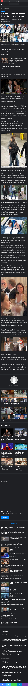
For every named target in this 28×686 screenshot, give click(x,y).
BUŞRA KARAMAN (6, 19)
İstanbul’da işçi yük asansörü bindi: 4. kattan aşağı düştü (14, 1)
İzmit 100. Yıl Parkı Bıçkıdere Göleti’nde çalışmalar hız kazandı (20, 438)
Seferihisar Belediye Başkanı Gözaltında (10, 618)
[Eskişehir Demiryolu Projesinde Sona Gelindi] (5, 584)
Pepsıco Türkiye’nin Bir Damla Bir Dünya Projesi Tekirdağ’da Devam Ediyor (12, 614)
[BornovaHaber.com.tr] (14, 4)
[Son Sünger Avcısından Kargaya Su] (5, 561)
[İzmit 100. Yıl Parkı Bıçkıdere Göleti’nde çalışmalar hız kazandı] (21, 432)
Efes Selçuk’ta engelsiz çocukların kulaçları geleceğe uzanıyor (20, 452)
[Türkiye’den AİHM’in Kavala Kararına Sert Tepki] (5, 595)
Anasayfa (4, 8)
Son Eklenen (14, 523)
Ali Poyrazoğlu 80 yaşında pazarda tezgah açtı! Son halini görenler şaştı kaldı (7, 438)
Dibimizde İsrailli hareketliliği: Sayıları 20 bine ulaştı (13, 527)
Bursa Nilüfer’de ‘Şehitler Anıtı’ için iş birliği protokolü (20, 468)
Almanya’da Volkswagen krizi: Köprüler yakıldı (12, 604)
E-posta (3, 501)
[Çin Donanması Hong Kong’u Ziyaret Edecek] (5, 589)
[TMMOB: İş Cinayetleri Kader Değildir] (5, 549)
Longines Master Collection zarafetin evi (10, 66)
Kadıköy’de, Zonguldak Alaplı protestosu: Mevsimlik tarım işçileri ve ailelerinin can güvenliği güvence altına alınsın (13, 532)
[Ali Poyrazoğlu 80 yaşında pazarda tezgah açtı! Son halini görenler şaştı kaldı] (7, 432)
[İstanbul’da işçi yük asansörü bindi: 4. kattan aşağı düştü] (5, 539)
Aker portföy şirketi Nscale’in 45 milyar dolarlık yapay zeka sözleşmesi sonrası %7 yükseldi (12, 543)
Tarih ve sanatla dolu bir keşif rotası (7, 467)
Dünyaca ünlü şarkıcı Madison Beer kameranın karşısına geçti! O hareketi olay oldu (17, 60)
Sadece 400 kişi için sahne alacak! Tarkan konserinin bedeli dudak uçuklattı (6, 452)
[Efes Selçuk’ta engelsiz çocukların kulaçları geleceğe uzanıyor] (21, 446)
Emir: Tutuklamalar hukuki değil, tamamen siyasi (12, 565)
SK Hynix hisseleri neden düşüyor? (9, 622)
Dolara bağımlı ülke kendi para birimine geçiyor (12, 575)
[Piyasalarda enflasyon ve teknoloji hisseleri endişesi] (5, 555)
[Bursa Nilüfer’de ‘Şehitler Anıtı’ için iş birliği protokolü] (21, 461)
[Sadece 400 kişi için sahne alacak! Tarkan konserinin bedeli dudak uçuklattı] (7, 446)
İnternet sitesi (4, 506)
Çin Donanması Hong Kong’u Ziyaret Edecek (16, 588)
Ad (2, 497)
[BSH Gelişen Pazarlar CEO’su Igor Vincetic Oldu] (5, 609)
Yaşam (8, 8)
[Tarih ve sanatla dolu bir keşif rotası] (7, 461)
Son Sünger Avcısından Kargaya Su (18, 559)
